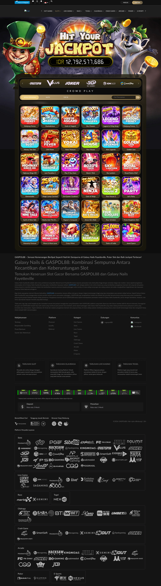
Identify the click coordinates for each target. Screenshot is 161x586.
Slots (57, 11)
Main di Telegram (23, 2)
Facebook (137, 326)
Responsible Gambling (23, 326)
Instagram (138, 322)
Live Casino (68, 11)
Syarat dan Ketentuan (22, 333)
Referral (51, 329)
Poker (130, 11)
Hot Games (48, 11)
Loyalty (51, 326)
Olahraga (98, 11)
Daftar (137, 2)
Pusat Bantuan (20, 329)
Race (79, 11)
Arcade (122, 11)
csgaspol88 (109, 322)
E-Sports (140, 11)
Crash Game (110, 11)
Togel (87, 11)
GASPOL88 (72, 285)
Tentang (17, 322)
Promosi (52, 322)
